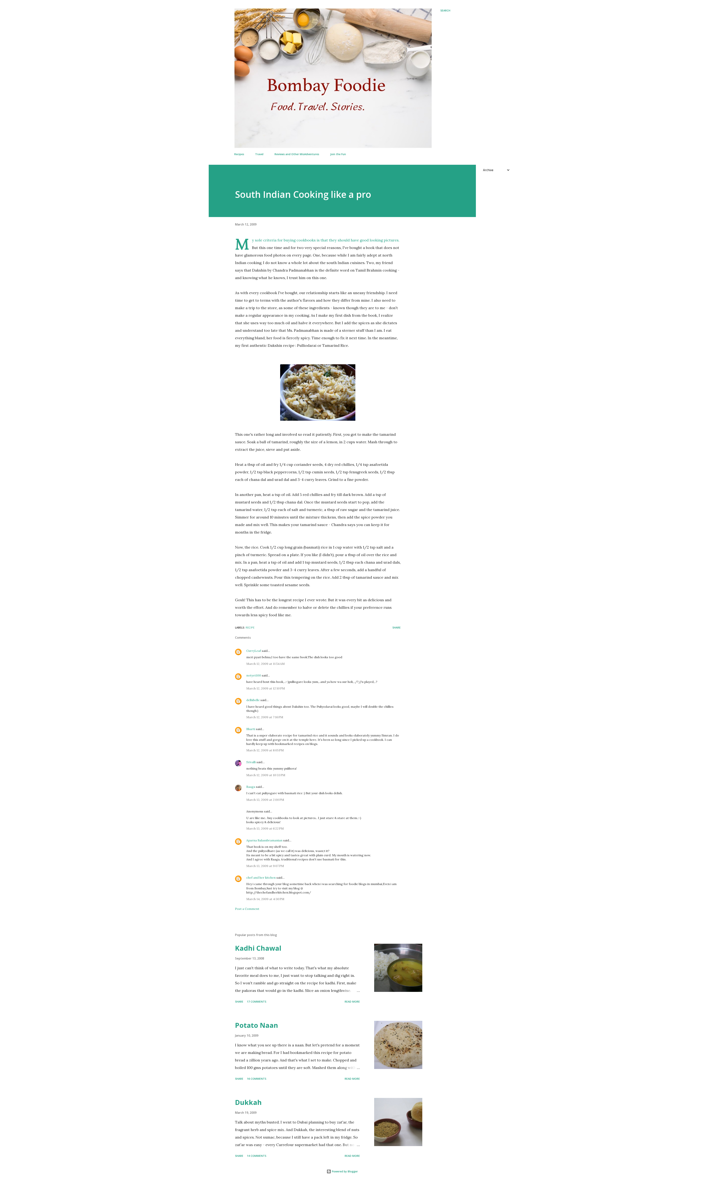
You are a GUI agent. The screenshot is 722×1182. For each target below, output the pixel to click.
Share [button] (396, 627)
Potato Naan (256, 1025)
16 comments (256, 1078)
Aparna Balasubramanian (264, 840)
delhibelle (253, 700)
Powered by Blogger (344, 1171)
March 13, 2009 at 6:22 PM (265, 828)
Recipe (250, 627)
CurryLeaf (253, 651)
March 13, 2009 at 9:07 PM (265, 866)
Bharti (250, 729)
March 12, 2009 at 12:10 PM (265, 688)
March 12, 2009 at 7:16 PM (264, 717)
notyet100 (253, 675)
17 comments (256, 1001)
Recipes (239, 154)
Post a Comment (247, 909)
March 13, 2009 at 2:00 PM (265, 800)
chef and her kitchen (261, 877)
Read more (352, 1001)
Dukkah (248, 1102)
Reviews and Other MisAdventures (297, 154)
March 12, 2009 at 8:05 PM (265, 750)
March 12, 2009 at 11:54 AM (265, 664)
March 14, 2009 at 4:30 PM (265, 899)
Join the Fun (338, 154)
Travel (259, 154)
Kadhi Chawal (258, 948)
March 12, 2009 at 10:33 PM (265, 775)
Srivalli (251, 762)
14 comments (256, 1156)
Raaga (250, 787)
